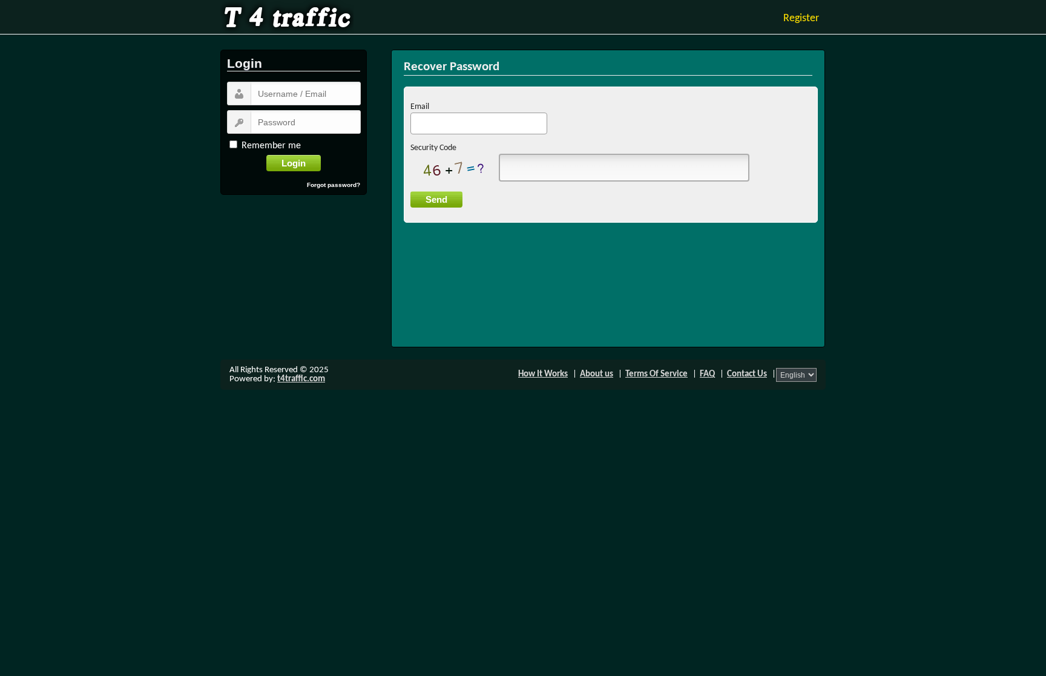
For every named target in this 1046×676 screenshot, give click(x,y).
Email (419, 106)
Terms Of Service (656, 374)
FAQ (707, 374)
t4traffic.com (301, 379)
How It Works (543, 374)
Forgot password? (333, 185)
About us (596, 374)
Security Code (433, 148)
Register (801, 18)
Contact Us (747, 374)
